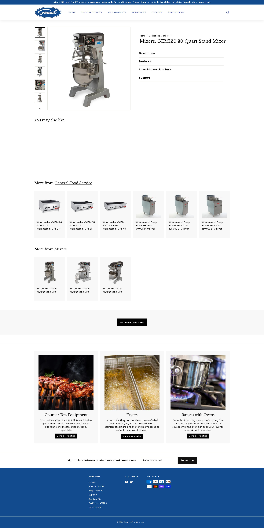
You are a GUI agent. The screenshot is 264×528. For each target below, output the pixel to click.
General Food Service (73, 183)
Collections (154, 36)
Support (157, 12)
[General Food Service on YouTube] (126, 482)
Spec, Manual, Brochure (155, 69)
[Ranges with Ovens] (198, 382)
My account (95, 507)
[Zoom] (89, 68)
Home (72, 12)
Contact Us (176, 12)
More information (66, 436)
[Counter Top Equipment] (66, 382)
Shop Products (91, 12)
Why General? (117, 12)
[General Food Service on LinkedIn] (131, 482)
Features (145, 61)
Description (147, 53)
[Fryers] (132, 382)
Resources (139, 12)
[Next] (39, 107)
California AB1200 (98, 503)
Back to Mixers (134, 322)
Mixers (166, 36)
